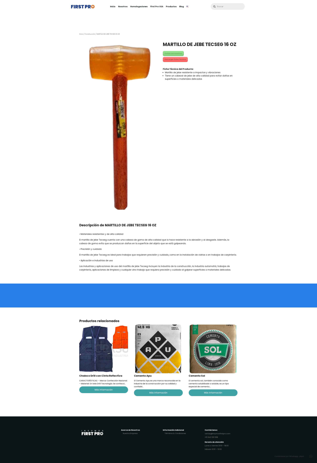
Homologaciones (139, 6)
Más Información (104, 389)
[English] (187, 6)
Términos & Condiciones (175, 433)
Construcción (90, 34)
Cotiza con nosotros (173, 53)
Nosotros (123, 6)
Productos (171, 6)
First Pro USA (156, 6)
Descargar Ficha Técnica (175, 59)
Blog (181, 6)
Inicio (112, 6)
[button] (311, 456)
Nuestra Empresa (130, 433)
